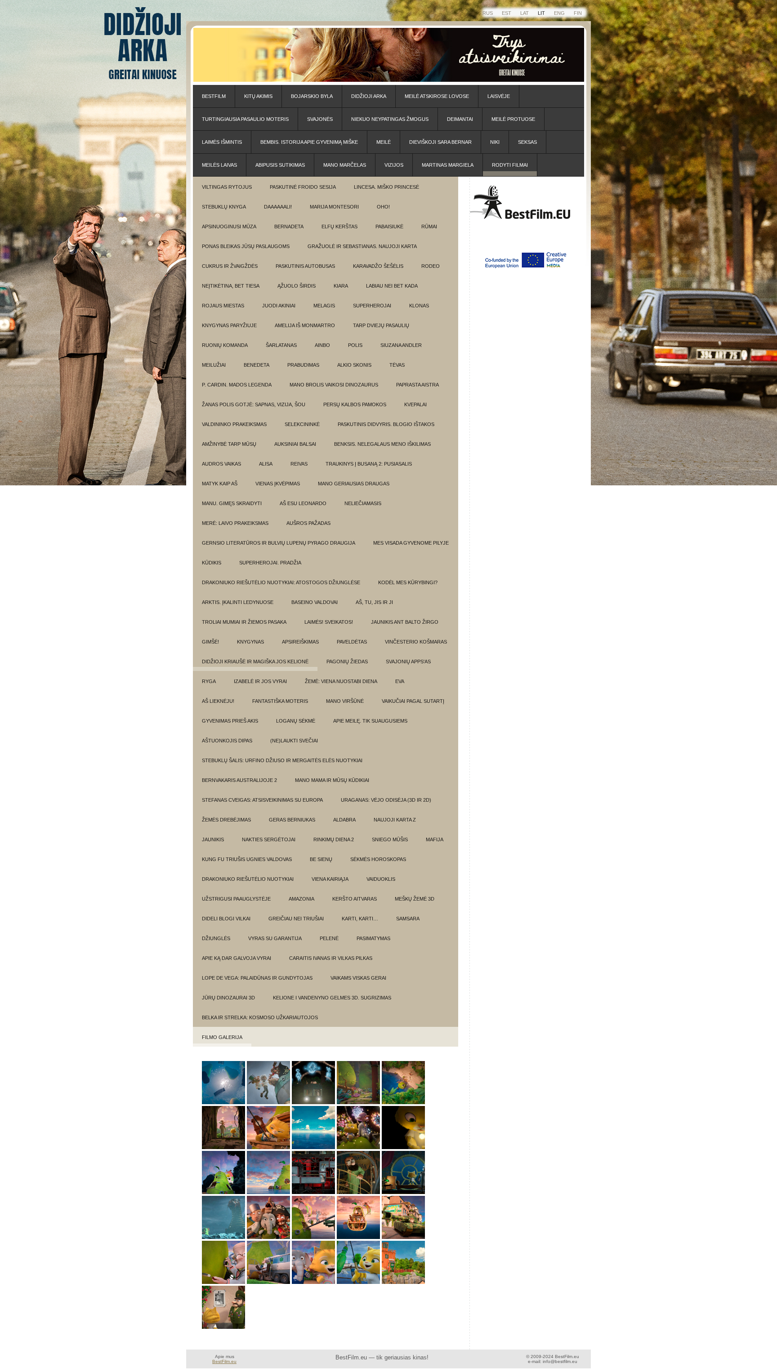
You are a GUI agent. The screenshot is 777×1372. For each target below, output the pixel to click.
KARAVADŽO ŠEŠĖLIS (378, 266)
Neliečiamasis (362, 503)
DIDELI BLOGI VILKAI (226, 918)
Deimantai (460, 119)
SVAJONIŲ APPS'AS (408, 661)
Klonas (419, 305)
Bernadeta (289, 226)
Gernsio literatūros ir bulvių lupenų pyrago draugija (278, 543)
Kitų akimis (258, 96)
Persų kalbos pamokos (354, 404)
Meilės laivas (219, 165)
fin (578, 13)
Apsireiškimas (300, 641)
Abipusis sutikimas (280, 165)
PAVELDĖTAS (352, 641)
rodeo (430, 266)
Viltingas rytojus (227, 187)
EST (506, 13)
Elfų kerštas (339, 226)
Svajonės (320, 119)
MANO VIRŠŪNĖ (345, 701)
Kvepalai (415, 404)
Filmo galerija (222, 1037)
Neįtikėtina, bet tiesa (230, 286)
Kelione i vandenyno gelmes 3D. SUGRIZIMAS (332, 997)
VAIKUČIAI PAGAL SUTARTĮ (413, 701)
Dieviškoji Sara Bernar (440, 142)
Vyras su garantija (275, 938)
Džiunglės (216, 938)
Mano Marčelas (344, 165)
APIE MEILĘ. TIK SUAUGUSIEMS (370, 721)
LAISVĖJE (498, 96)
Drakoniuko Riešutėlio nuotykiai (248, 879)
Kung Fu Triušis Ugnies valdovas (247, 859)
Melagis (324, 305)
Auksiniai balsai (295, 444)
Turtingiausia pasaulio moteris (245, 119)
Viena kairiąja (330, 879)
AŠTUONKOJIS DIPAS (227, 740)
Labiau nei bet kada (392, 286)
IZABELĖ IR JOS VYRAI (260, 681)
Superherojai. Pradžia (270, 562)
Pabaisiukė (389, 226)
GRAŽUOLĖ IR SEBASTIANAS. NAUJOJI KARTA (362, 246)
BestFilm (214, 96)
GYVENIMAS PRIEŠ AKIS (230, 721)
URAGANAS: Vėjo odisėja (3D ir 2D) (386, 800)
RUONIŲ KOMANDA (225, 345)
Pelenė (329, 938)
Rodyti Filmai (510, 165)
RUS (487, 13)
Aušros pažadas (308, 523)
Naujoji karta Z (395, 819)
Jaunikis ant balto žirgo (404, 622)
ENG (559, 13)
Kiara (341, 286)
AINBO (322, 345)
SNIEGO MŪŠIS (390, 839)
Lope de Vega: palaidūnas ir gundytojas (257, 978)
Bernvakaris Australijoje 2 (239, 780)
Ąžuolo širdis (296, 286)
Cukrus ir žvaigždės (230, 266)
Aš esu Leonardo (303, 503)
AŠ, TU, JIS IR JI (374, 602)
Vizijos (393, 165)
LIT (541, 13)
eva (399, 681)
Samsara (408, 918)
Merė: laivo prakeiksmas (235, 523)
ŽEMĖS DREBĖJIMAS (226, 819)
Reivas (299, 463)
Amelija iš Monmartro (305, 325)
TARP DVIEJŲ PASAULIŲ (381, 325)
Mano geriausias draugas (353, 483)
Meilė (383, 142)
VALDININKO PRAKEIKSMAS (234, 424)
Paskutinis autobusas (305, 266)
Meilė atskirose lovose (437, 96)
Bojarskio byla (312, 96)
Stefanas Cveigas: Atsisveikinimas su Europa (262, 800)
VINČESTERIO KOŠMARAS (416, 641)
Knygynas (250, 641)
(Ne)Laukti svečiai (294, 740)
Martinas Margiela (447, 165)
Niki (495, 142)
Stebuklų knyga (224, 206)
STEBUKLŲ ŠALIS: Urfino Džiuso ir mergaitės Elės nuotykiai (282, 760)
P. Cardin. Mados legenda (237, 384)
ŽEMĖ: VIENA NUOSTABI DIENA (341, 681)
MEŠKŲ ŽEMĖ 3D (414, 898)
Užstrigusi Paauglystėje (236, 898)
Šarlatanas (281, 345)
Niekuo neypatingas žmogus (390, 119)
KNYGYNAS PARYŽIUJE (229, 325)
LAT (524, 13)
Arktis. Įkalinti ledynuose (237, 602)
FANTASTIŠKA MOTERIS (280, 701)
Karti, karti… (360, 918)
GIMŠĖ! (210, 641)
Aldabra (344, 819)
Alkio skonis (354, 365)
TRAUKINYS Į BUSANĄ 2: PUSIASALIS (369, 463)
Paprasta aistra (417, 384)
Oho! (383, 206)
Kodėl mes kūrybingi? (408, 582)
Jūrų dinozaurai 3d (228, 997)
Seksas (527, 142)
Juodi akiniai (278, 305)
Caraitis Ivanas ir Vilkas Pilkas (330, 958)
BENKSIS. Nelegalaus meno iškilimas (382, 444)
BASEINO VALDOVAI (314, 602)
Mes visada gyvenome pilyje (411, 543)
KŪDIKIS (211, 562)
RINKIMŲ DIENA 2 (333, 839)
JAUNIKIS (213, 839)
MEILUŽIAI (214, 365)
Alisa (265, 463)
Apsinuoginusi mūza (229, 226)
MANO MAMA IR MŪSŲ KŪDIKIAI (332, 780)
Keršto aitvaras (354, 898)
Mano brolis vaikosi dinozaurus (334, 384)
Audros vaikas (221, 463)
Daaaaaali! (278, 206)
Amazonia (301, 898)
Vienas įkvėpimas (277, 483)
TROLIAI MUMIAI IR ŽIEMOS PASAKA (244, 622)
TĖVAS (397, 365)
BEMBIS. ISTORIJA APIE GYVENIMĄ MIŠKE (309, 142)
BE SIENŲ (321, 859)
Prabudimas (303, 365)
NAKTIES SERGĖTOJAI (268, 839)
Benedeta (256, 365)
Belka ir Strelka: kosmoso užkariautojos (260, 1017)
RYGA (209, 681)
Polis (355, 345)
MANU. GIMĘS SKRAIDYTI (232, 503)
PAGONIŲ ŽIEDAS (347, 661)
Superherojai (372, 305)
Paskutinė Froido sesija (303, 187)
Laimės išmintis (222, 142)
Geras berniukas (292, 819)
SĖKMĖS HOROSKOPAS (378, 859)
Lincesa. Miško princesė (386, 187)
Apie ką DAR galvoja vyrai (236, 958)
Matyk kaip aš (219, 483)
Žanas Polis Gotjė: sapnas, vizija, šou (253, 404)
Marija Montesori (334, 206)
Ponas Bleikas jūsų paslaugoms (246, 246)
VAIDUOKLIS (380, 879)
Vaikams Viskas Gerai (358, 978)
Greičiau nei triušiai (296, 918)
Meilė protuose (513, 119)
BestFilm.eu (224, 1361)
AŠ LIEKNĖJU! (218, 701)
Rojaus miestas (223, 305)
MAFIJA (434, 839)
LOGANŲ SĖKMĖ (295, 721)
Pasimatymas (373, 938)
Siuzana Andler (401, 345)
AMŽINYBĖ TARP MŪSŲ (229, 444)
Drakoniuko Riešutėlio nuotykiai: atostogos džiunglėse (281, 582)
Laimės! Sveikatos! (328, 622)
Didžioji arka (368, 96)
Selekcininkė (302, 424)
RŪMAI (429, 226)
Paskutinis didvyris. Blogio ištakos (386, 424)
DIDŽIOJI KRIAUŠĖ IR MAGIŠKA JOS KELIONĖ (255, 661)
